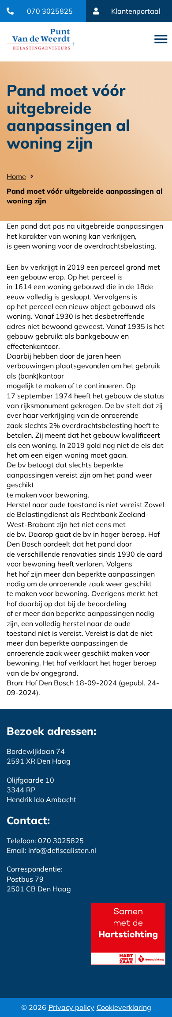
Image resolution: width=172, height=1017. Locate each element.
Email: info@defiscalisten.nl (51, 850)
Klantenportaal (136, 11)
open (161, 39)
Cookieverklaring (124, 1007)
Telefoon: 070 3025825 (45, 840)
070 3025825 (50, 11)
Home (16, 176)
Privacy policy (71, 1007)
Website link (40, 39)
